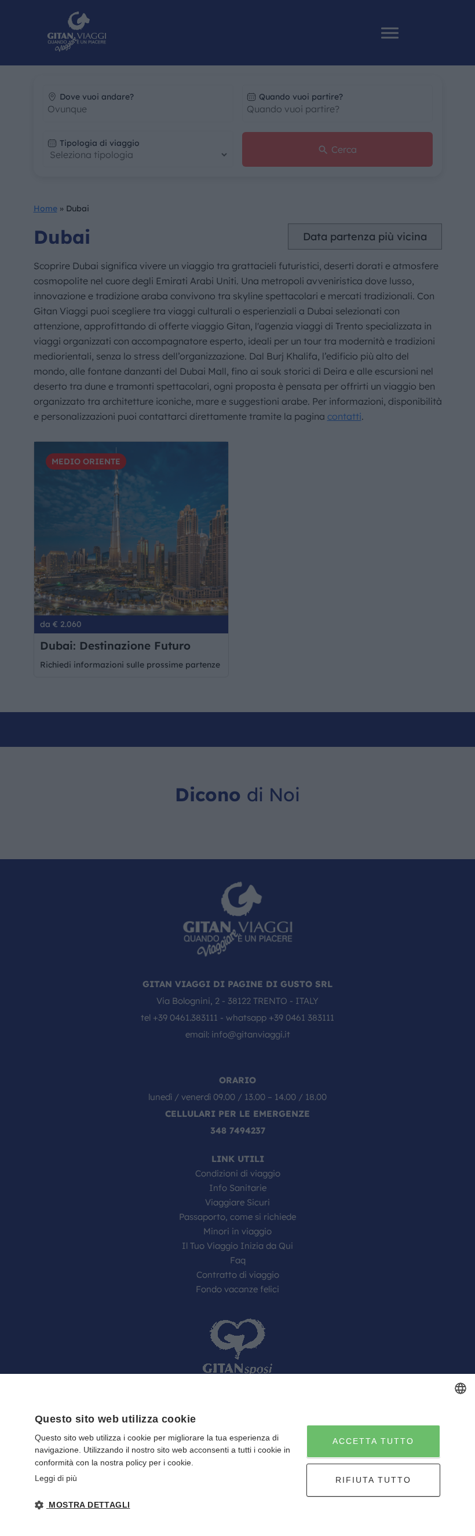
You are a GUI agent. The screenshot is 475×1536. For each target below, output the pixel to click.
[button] (166, 1505)
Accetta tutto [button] (373, 1441)
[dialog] (237, 1455)
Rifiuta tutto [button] (373, 1479)
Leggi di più (56, 1478)
